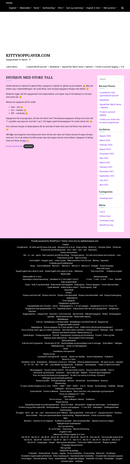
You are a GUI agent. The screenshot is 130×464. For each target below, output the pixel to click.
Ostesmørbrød (44, 453)
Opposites (104, 260)
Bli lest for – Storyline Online (99, 247)
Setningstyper (90, 365)
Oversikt (118, 279)
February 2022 (106, 167)
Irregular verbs (47, 260)
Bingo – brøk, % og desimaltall (37, 285)
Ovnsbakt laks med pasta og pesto (109, 456)
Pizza (51, 459)
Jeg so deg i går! (72, 373)
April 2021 (104, 185)
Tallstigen (118, 343)
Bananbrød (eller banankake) (82, 456)
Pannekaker (109, 459)
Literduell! (119, 330)
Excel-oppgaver (69, 301)
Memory (71, 381)
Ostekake (79, 461)
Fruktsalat (33, 453)
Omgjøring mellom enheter (69, 325)
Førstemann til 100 (52, 343)
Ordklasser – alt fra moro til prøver (69, 389)
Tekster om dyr (49, 354)
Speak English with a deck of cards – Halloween (64, 271)
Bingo (32, 266)
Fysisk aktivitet (53, 287)
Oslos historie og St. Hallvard (56, 413)
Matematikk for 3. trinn (32, 277)
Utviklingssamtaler (111, 407)
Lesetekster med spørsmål (64, 351)
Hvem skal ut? (90, 413)
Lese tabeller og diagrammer (61, 365)
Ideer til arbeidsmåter (81, 421)
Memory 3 (76, 266)
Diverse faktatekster (95, 357)
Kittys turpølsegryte (61, 456)
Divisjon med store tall (14, 146)
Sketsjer (120, 386)
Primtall (56, 335)
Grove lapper (26, 459)
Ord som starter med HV (54, 370)
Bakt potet (100, 453)
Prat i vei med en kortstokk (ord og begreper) (51, 375)
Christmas (117, 247)
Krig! (111, 330)
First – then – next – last (77, 250)
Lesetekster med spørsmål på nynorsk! (109, 94)
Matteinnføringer (101, 277)
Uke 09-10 (57, 440)
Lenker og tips (60, 260)
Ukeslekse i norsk (28, 362)
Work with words (103, 268)
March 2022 (105, 162)
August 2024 (105, 149)
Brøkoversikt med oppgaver (62, 285)
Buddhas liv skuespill (63, 421)
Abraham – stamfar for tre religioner (38, 421)
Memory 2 (66, 266)
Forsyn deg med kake (110, 285)
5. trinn (96, 279)
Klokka (105, 314)
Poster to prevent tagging (107, 113)
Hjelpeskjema (72, 298)
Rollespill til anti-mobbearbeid (69, 424)
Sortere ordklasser (50, 391)
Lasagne (119, 459)
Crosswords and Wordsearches (53, 250)
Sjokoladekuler (61, 459)
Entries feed (105, 216)
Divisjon (69, 293)
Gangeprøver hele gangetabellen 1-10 (40, 309)
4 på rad (39, 322)
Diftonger (72, 362)
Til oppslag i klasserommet (72, 445)
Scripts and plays (106, 266)
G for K (82, 386)
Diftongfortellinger (58, 381)
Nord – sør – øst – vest (34, 413)
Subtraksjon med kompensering (35, 279)
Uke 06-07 (48, 440)
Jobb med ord (68, 397)
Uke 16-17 (87, 440)
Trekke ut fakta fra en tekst (109, 365)
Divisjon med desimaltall (67, 295)
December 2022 (107, 154)
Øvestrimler (80, 381)
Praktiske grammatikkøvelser (61, 263)
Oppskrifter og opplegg (69, 451)
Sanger (52, 442)
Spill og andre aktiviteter (66, 442)
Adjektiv (84, 373)
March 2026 (105, 140)
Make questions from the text (79, 260)
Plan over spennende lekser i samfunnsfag (56, 415)
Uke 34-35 (25, 437)
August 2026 (105, 136)
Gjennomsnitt (78, 314)
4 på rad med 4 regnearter (32, 343)
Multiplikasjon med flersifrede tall (83, 322)
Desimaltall (68, 290)
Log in (102, 211)
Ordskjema (90, 399)
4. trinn (89, 279)
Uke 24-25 (31, 442)
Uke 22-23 (116, 440)
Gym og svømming (74, 8)
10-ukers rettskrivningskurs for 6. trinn (35, 386)
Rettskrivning (60, 383)
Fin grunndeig (89, 453)
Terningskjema (113, 405)
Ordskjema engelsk (114, 271)
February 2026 (106, 145)
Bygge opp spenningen (96, 405)
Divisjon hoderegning (112, 295)
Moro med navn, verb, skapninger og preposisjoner (94, 391)
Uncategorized (106, 198)
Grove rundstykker (74, 453)
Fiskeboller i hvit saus (94, 459)
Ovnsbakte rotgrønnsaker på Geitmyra (36, 456)
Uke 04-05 (38, 440)
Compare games (77, 255)
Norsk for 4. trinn (68, 367)
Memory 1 (56, 266)
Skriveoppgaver (36, 370)
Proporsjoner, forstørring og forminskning (77, 335)
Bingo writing (81, 247)
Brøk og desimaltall (68, 282)
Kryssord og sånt (42, 381)
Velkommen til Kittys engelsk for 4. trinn (69, 434)
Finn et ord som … (56, 399)
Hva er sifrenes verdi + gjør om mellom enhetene (41, 330)
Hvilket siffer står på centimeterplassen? (96, 327)
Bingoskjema (42, 362)
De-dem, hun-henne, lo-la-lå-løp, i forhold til (87, 375)
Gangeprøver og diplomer (69, 303)
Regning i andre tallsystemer (55, 338)
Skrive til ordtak (67, 405)
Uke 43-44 (65, 437)
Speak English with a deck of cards (29, 271)
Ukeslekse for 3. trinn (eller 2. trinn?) (64, 279)
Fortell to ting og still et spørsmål (32, 407)
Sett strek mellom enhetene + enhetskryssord (80, 330)
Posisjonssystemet (43, 335)
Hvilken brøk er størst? (70, 287)
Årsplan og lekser (110, 442)
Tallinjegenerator (57, 346)
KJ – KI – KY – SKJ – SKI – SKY (36, 365)
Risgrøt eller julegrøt (76, 459)
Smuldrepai (110, 453)
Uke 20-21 (106, 440)
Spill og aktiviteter (69, 341)
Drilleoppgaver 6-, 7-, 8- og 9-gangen (74, 306)
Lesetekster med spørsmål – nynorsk (52, 357)
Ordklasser (79, 365)
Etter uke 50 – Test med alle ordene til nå (106, 437)
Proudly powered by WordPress (45, 241)
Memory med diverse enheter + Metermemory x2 (72, 333)
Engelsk (12, 8)
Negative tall (103, 322)
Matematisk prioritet (64, 317)
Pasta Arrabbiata (40, 459)
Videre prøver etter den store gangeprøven (90, 309)
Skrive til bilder (32, 415)
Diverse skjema (66, 391)
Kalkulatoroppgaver (93, 314)
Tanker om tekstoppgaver (76, 346)
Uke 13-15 (77, 440)
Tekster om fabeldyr (77, 357)
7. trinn (110, 279)
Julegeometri (42, 314)
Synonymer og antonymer (43, 373)
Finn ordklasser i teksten (74, 399)
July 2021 (104, 180)
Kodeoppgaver (115, 314)
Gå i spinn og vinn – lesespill (112, 362)
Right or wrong (81, 258)
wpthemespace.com (89, 241)
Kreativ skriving (62, 402)
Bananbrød (104, 100)
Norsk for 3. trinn (68, 359)
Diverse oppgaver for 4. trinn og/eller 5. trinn (61, 327)
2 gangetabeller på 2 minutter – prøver (42, 306)
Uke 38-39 (45, 437)
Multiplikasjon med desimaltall (56, 322)
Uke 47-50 (84, 437)
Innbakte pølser (67, 461)
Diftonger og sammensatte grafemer (57, 378)
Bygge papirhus (29, 314)
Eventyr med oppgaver (70, 407)
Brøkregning (79, 285)
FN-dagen (20, 413)
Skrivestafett (80, 405)
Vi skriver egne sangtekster (100, 373)
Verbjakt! (94, 266)
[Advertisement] (65, 32)
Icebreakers (97, 407)
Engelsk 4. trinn (93, 8)
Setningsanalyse (53, 407)
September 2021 (107, 176)
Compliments (22, 247)
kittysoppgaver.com (28, 55)
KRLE (60, 8)
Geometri (32, 311)
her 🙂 (26, 140)
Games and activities (69, 252)
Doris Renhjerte (93, 381)
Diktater (90, 386)
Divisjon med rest (49, 295)
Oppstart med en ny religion (103, 421)
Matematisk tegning (82, 317)
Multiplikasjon (63, 319)
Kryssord (104, 381)
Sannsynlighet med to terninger (81, 338)
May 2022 (104, 158)
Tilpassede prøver (64, 309)
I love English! (34, 260)
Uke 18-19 (96, 440)
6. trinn (103, 279)
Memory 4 (85, 266)
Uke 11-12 (67, 440)
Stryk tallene (108, 343)
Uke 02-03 (28, 440)
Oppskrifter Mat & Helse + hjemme (110, 106)
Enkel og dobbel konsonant (88, 362)
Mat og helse (109, 8)
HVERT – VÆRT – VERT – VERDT (65, 386)
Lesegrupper (42, 442)
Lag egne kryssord (105, 413)
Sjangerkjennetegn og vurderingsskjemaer (42, 405)
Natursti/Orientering (81, 429)
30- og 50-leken (54, 429)
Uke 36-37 (35, 437)
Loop (119, 255)
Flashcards (92, 250)
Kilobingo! (104, 330)
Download (28, 146)
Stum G (111, 370)
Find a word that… (98, 271)
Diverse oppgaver (93, 285)
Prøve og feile (108, 335)
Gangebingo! (114, 309)
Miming (96, 260)
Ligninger (51, 317)
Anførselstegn (101, 386)
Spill (94, 287)
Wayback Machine (82, 415)
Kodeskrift (109, 357)
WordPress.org (106, 225)
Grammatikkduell (43, 266)
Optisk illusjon (28, 335)
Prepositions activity (65, 258)
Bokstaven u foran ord (58, 362)
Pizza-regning (86, 287)
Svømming (67, 429)
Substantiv (60, 373)
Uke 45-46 (74, 437)
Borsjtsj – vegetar (59, 453)
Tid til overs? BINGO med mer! (89, 442)
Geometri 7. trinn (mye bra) (60, 314)
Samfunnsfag (48, 8)
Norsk (36, 8)
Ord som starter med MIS (96, 370)
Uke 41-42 (55, 437)
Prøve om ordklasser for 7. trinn (72, 394)
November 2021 (107, 171)
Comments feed (107, 220)
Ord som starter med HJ (75, 370)
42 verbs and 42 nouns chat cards (42, 247)
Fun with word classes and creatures (100, 255)
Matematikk (25, 8)
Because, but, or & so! (66, 247)
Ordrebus (118, 413)
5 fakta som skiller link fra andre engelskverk (110, 121)
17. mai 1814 (86, 407)
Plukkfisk (111, 386)
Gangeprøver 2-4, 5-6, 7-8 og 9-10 (103, 306)
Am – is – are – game (32, 255)
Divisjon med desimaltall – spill (90, 295)
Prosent (98, 335)
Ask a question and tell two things (55, 255)
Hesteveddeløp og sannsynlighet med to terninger (81, 343)
